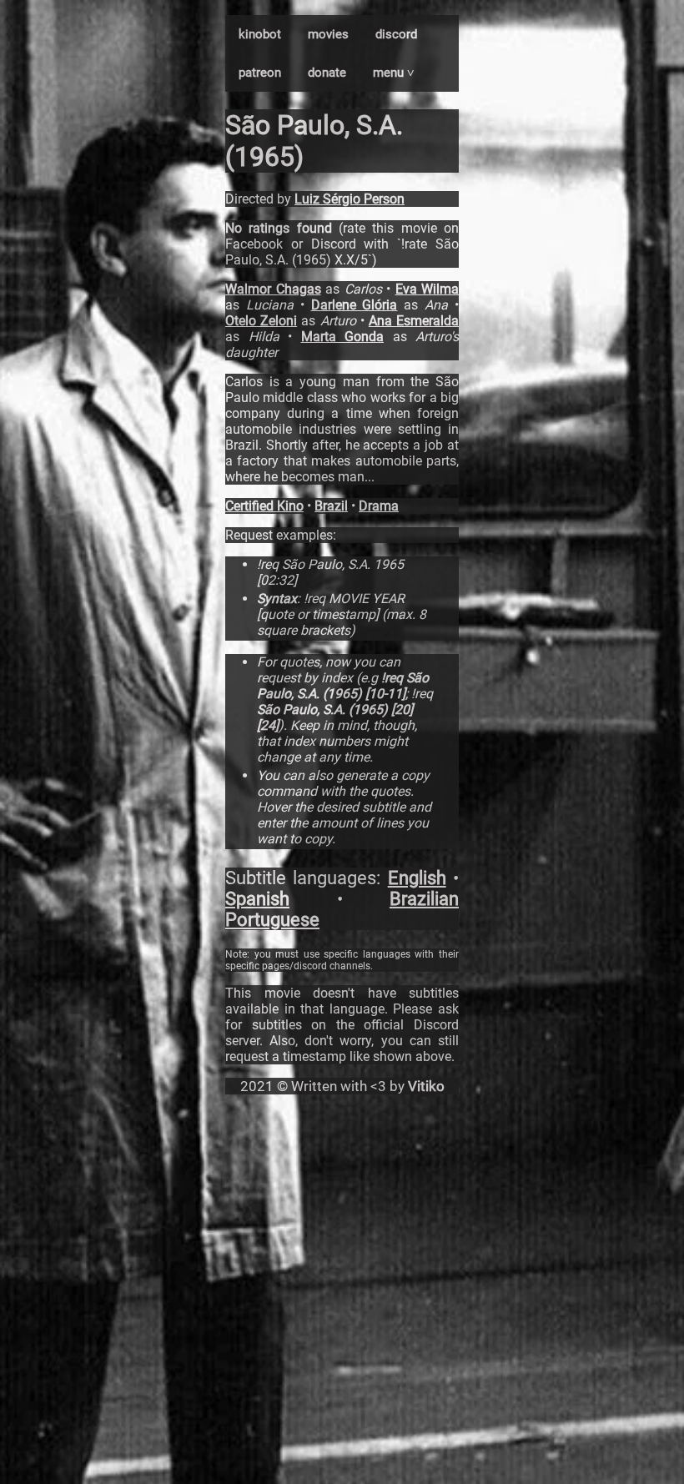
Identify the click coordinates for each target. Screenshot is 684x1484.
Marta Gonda (343, 337)
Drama (379, 506)
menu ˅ (394, 72)
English (417, 878)
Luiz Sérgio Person (349, 199)
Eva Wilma (427, 289)
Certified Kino (264, 506)
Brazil (331, 506)
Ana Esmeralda (414, 321)
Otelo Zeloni (261, 321)
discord (396, 34)
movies (328, 34)
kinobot (260, 34)
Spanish (257, 898)
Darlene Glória (354, 305)
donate (327, 72)
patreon (260, 72)
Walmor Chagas (273, 289)
